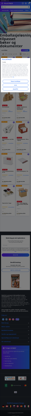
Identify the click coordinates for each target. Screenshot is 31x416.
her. (13, 77)
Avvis (15, 85)
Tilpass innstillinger (15, 81)
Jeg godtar (15, 89)
